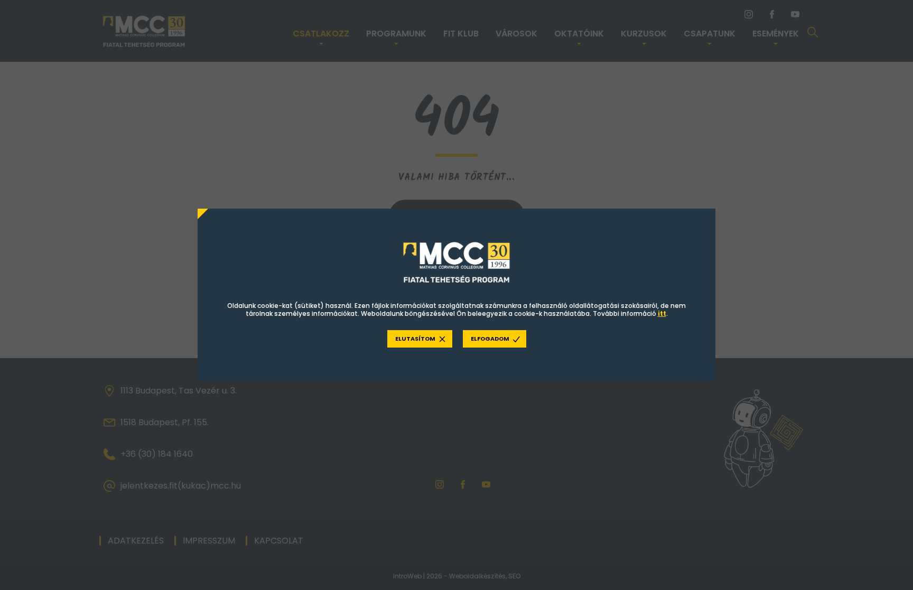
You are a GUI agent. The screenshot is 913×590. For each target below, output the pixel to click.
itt (662, 313)
